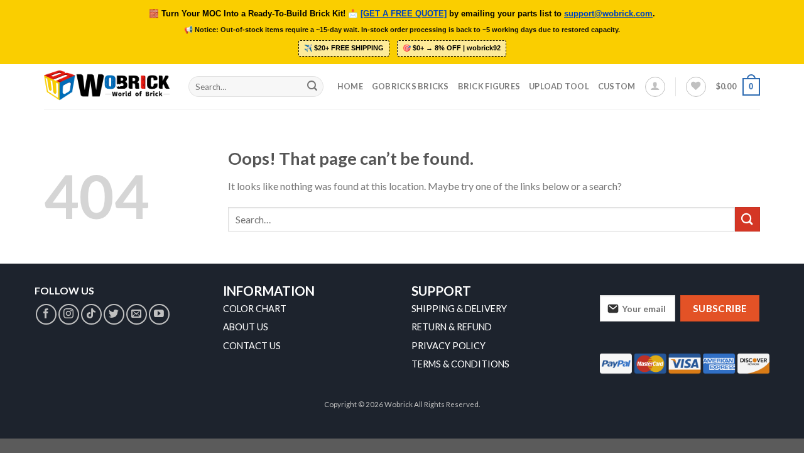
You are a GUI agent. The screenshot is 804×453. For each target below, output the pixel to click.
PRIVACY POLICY (448, 345)
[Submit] (312, 87)
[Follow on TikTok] (91, 314)
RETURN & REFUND (451, 327)
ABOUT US (245, 327)
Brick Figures (489, 86)
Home (350, 86)
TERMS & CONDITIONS (460, 364)
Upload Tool (559, 86)
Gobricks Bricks (410, 86)
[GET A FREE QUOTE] (404, 13)
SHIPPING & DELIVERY (459, 308)
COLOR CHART (254, 308)
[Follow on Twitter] (114, 314)
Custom (617, 86)
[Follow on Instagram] (68, 314)
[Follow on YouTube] (159, 314)
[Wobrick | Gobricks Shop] (107, 86)
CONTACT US (252, 345)
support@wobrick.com (608, 13)
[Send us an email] (136, 314)
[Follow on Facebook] (46, 314)
